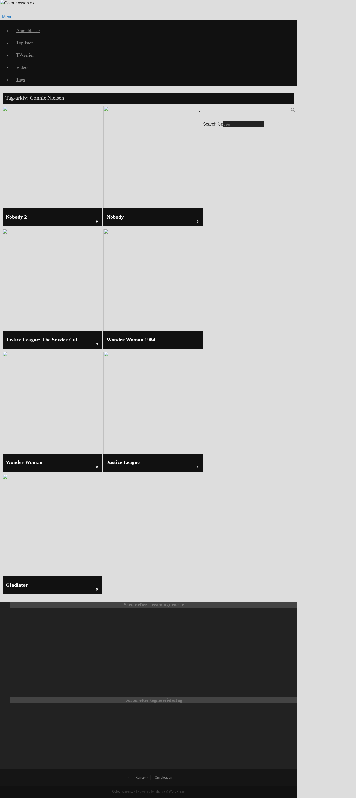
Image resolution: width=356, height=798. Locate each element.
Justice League (123, 462)
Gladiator (17, 585)
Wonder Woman (24, 462)
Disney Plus (258, 630)
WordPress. (177, 791)
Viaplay (118, 666)
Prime (188, 630)
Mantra (160, 791)
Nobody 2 (16, 217)
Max (49, 630)
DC (85, 739)
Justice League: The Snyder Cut (41, 339)
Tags (20, 79)
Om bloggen (163, 777)
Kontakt (141, 777)
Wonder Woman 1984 (131, 339)
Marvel (154, 739)
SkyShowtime (188, 666)
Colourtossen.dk (123, 791)
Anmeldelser (28, 30)
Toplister (24, 42)
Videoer (23, 67)
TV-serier (25, 55)
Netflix (118, 630)
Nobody (115, 217)
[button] (293, 111)
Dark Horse (223, 739)
